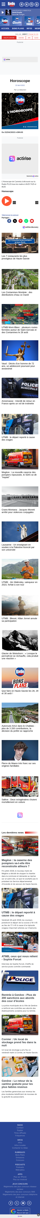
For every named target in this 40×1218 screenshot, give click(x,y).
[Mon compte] (36, 4)
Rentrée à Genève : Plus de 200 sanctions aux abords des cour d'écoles (19, 997)
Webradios (20, 1170)
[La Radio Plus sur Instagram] (29, 1203)
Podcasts (20, 1167)
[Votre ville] (21, 4)
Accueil (5, 28)
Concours (20, 1160)
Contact (20, 1128)
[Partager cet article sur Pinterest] (20, 222)
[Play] (3, 12)
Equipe (20, 1130)
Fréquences (20, 1135)
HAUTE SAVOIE (9, 38)
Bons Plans (18, 28)
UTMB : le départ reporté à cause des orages (18, 914)
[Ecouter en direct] (26, 4)
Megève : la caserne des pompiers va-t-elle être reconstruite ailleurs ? (17, 863)
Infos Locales (20, 1145)
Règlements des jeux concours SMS (20, 1192)
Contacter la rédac (20, 1148)
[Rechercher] (31, 4)
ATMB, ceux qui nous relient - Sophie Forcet (20, 958)
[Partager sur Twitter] (14, 222)
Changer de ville (33, 34)
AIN (29, 38)
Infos (29, 28)
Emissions (20, 1157)
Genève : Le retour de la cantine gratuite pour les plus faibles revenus (17, 1083)
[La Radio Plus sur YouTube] (23, 1203)
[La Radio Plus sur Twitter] (17, 1203)
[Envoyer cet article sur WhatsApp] (25, 222)
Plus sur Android (20, 1179)
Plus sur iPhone (20, 1177)
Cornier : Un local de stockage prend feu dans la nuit (19, 1042)
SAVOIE (21, 38)
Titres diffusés (20, 1133)
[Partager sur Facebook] (8, 222)
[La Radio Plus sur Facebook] (11, 1203)
